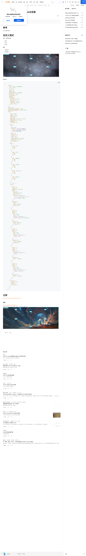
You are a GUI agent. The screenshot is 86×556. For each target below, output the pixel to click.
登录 (83, 2)
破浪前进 (4, 373)
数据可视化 (11, 364)
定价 (27, 2)
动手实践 (27, 5)
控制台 (76, 2)
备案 (72, 2)
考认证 (35, 5)
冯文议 (4, 411)
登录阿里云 (19, 20)
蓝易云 (4, 440)
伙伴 (34, 2)
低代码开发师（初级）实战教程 (71, 38)
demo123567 (5, 364)
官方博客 (31, 5)
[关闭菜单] (2, 2)
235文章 (19, 554)
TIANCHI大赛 (40, 5)
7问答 (23, 554)
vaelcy (4, 354)
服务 (37, 2)
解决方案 (20, 2)
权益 (24, 2)
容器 (19, 421)
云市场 (30, 2)
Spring (15, 411)
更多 (82, 35)
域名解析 (8, 440)
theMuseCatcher (6, 421)
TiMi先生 (4, 430)
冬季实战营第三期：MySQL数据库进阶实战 (73, 41)
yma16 (8, 554)
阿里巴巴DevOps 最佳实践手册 (71, 43)
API (20, 392)
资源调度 (12, 421)
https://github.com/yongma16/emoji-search (12, 298)
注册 (78, 2)
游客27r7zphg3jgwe (6, 402)
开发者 (10, 332)
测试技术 (17, 440)
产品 (16, 2)
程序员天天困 (5, 392)
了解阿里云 (41, 2)
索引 (15, 364)
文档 (70, 2)
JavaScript (9, 383)
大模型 (13, 2)
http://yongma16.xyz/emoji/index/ (10, 305)
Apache (16, 421)
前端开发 (14, 392)
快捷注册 (8, 20)
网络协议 (12, 440)
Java (18, 392)
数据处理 (11, 411)
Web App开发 (14, 402)
